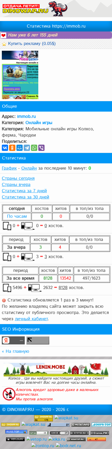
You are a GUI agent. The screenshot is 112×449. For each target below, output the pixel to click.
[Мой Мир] (19, 148)
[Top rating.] (80, 424)
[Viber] (41, 148)
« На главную (15, 351)
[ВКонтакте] (5, 148)
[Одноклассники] (12, 148)
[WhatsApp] (34, 148)
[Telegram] (27, 148)
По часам (17, 216)
